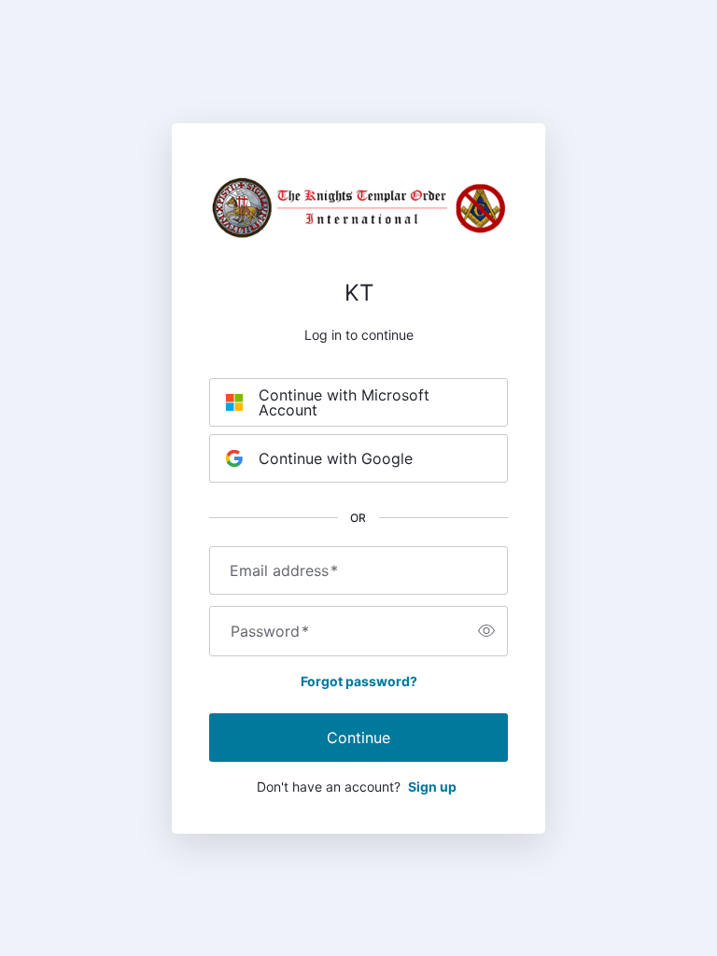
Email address (284, 570)
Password (270, 631)
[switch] (486, 631)
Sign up (432, 786)
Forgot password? (359, 681)
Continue (358, 737)
